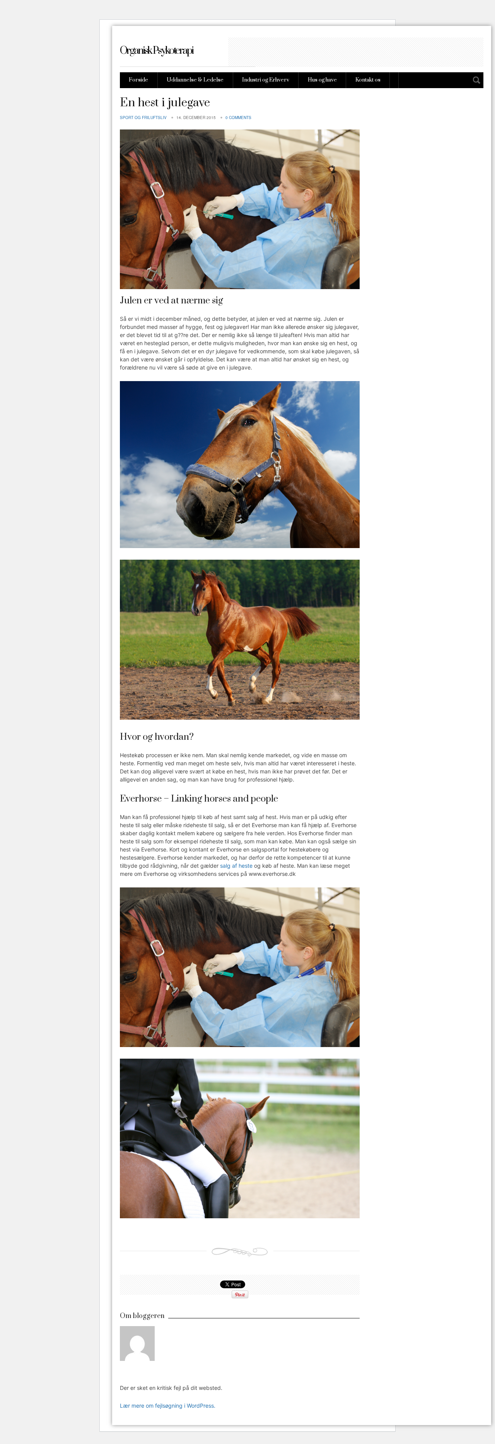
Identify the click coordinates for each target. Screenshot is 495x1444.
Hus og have (322, 80)
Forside (138, 80)
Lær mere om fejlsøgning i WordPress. (167, 1405)
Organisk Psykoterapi (156, 50)
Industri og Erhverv (265, 80)
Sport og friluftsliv (143, 117)
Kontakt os (368, 80)
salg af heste (236, 865)
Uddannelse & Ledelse (195, 80)
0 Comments (238, 117)
